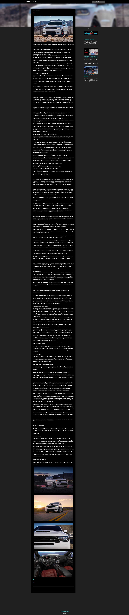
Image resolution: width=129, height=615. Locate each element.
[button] (33, 13)
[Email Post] (33, 580)
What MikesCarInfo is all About (89, 39)
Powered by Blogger (65, 611)
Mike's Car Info (31, 2)
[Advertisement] (53, 602)
